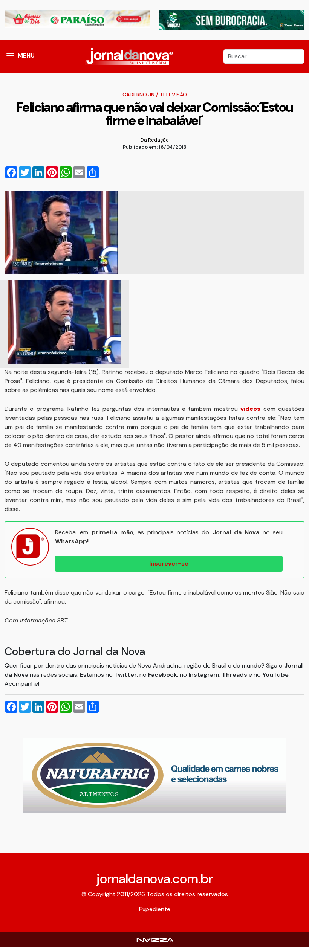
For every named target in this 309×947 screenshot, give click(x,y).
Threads (235, 675)
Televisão (173, 94)
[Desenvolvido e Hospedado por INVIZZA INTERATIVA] (154, 939)
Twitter (125, 675)
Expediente (154, 909)
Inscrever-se (168, 563)
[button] (10, 56)
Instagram (203, 675)
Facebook (162, 675)
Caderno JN (138, 94)
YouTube (275, 675)
